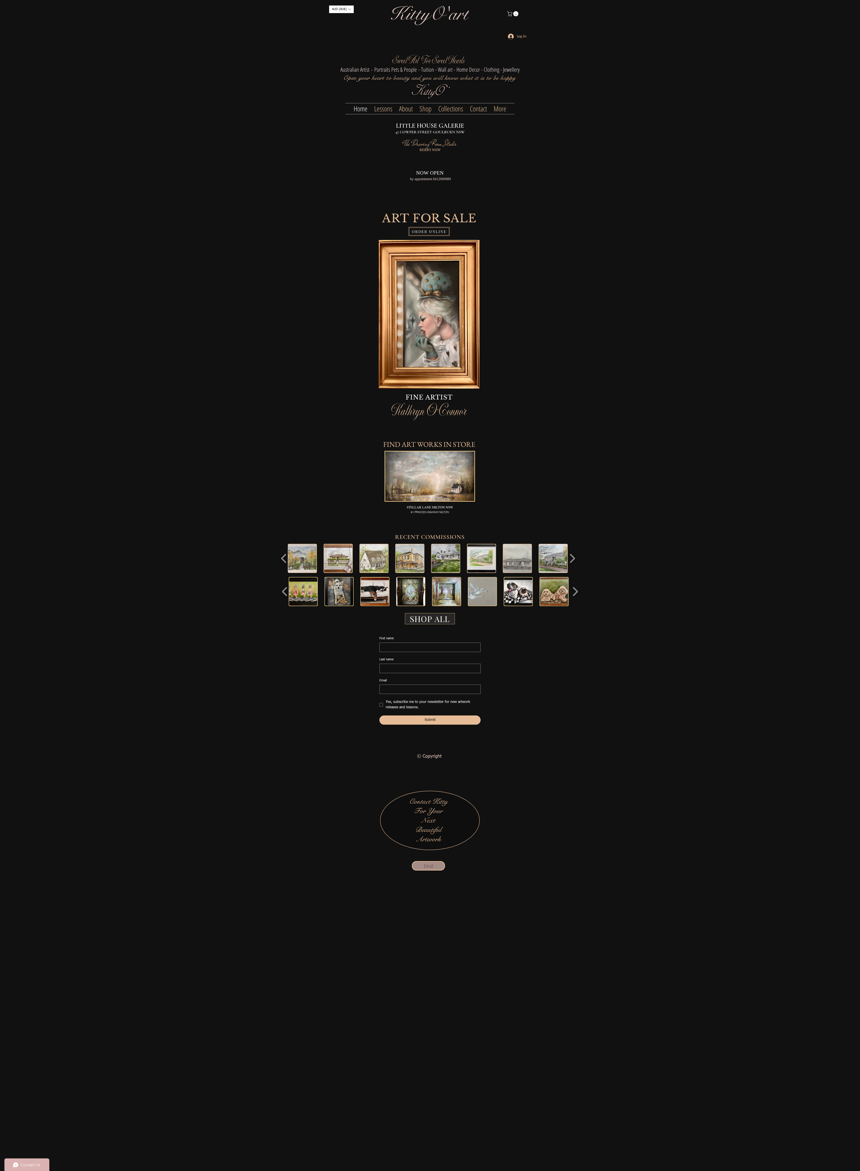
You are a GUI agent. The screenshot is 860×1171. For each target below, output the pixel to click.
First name (386, 638)
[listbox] (341, 9)
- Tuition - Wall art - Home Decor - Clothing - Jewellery (469, 69)
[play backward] (284, 558)
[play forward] (572, 558)
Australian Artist (355, 69)
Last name (386, 659)
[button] (341, 9)
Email (383, 680)
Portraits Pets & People (395, 69)
